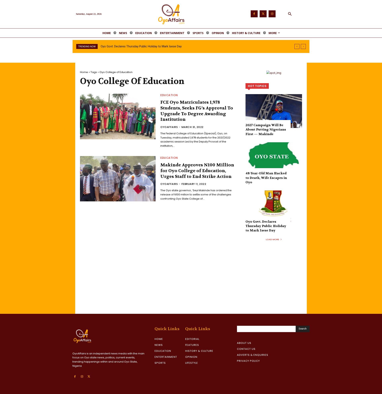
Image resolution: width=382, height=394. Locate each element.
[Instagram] (272, 13)
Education (169, 95)
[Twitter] (263, 13)
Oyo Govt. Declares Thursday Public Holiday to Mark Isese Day (141, 46)
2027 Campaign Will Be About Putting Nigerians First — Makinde (266, 129)
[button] (290, 14)
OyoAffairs (169, 127)
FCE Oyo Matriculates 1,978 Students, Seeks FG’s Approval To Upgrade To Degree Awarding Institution (196, 110)
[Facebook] (254, 13)
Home (84, 72)
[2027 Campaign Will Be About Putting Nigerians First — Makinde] (274, 111)
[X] (88, 376)
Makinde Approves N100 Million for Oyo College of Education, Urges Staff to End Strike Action (197, 170)
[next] (303, 46)
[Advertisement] (191, 284)
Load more (272, 239)
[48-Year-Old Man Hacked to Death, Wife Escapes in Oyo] (274, 159)
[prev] (296, 46)
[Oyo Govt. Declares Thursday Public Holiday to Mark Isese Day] (274, 207)
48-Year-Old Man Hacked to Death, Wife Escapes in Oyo (266, 177)
